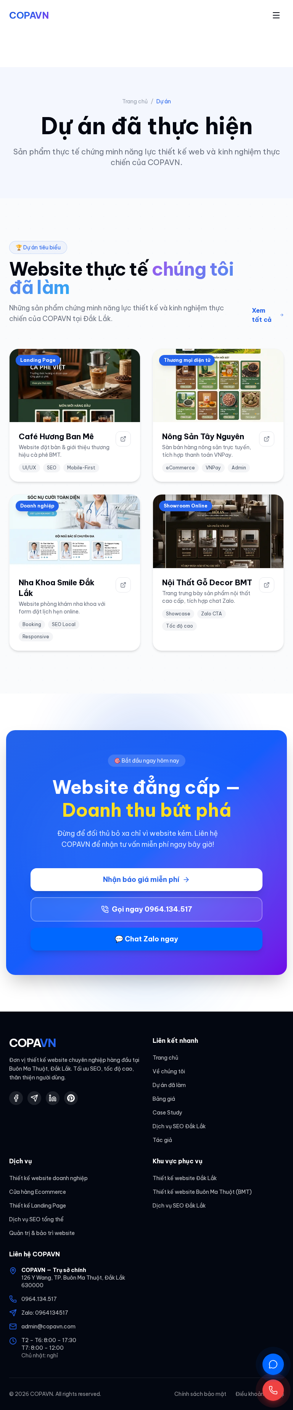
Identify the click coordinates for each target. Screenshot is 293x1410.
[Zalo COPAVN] (34, 1098)
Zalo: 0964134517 (44, 1312)
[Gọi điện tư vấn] (273, 1390)
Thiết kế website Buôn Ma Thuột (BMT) (202, 1191)
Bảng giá (164, 1098)
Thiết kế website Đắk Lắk (185, 1178)
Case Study (167, 1112)
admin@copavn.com (48, 1326)
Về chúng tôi (169, 1071)
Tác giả (162, 1140)
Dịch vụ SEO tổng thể (36, 1219)
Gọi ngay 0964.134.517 (152, 909)
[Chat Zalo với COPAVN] (273, 1364)
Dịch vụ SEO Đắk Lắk (179, 1126)
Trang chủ (135, 101)
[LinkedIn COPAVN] (53, 1098)
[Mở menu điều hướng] (276, 15)
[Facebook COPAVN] (16, 1098)
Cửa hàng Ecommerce (37, 1191)
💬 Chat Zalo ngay (146, 939)
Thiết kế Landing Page (37, 1205)
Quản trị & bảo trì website (42, 1233)
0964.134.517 (39, 1299)
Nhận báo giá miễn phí (141, 879)
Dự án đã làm (169, 1085)
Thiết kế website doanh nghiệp (48, 1178)
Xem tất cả (262, 315)
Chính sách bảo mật (200, 1394)
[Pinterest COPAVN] (71, 1098)
